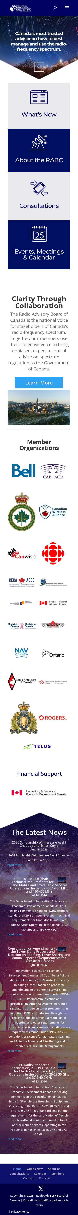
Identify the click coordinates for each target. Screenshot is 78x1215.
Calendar (40, 1173)
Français (44, 1178)
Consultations (39, 205)
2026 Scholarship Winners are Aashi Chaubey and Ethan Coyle (39, 844)
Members (57, 1173)
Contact (28, 1178)
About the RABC (39, 160)
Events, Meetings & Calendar (39, 254)
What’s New (35, 1169)
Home (17, 1169)
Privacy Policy (20, 1211)
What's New (38, 114)
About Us (54, 1169)
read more (15, 865)
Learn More (39, 382)
